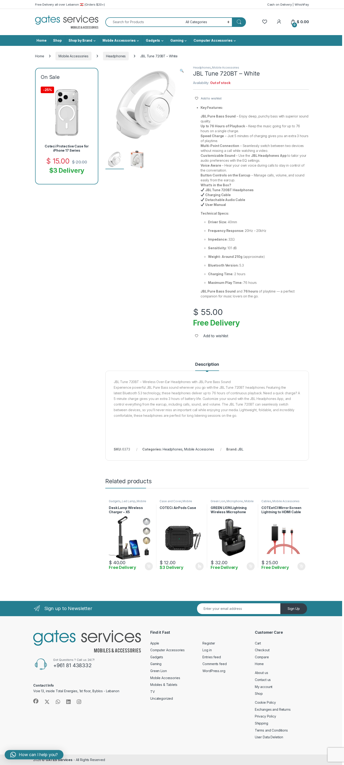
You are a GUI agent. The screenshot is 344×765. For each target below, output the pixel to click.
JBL (240, 449)
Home (41, 40)
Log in (207, 650)
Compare (262, 657)
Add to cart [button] (149, 566)
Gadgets (153, 40)
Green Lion (218, 501)
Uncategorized (161, 698)
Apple (154, 643)
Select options (198, 566)
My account (264, 687)
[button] (182, 70)
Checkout (262, 650)
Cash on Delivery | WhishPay (288, 4)
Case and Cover (170, 501)
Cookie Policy (265, 702)
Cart (258, 643)
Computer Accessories (213, 40)
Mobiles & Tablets (163, 685)
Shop (57, 40)
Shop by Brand (80, 40)
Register (208, 643)
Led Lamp (128, 501)
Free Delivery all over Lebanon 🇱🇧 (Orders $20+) (70, 4)
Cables (266, 501)
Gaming (176, 40)
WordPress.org (213, 671)
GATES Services (59, 760)
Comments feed (214, 664)
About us (261, 673)
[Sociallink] (35, 701)
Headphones (116, 56)
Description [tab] (207, 364)
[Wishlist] (264, 22)
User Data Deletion (269, 737)
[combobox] (144, 22)
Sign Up (294, 609)
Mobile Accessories (118, 40)
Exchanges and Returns (273, 709)
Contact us (263, 680)
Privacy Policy (265, 716)
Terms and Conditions (271, 730)
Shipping (261, 723)
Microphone (235, 501)
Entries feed (211, 657)
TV (152, 692)
